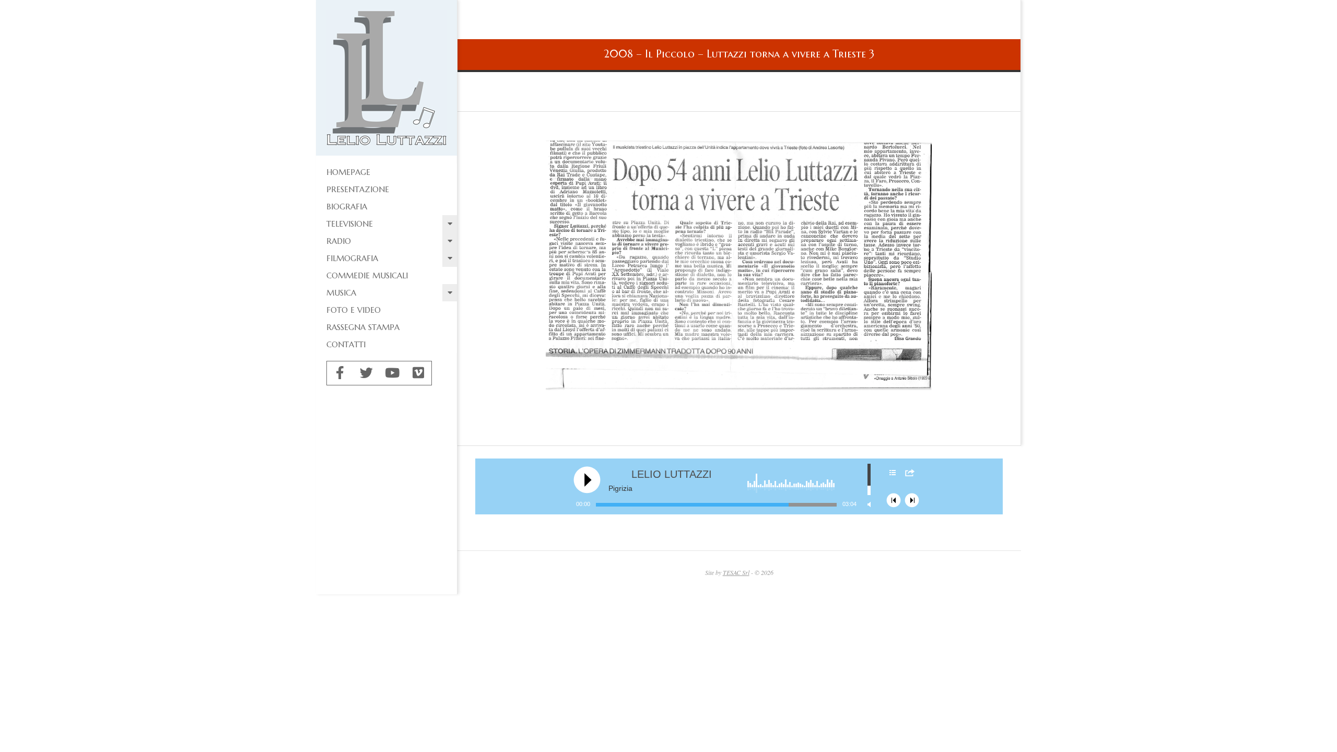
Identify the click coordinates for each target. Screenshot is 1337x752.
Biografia (346, 207)
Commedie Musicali (367, 275)
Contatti (346, 344)
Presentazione (357, 189)
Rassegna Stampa (363, 327)
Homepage (348, 172)
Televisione (349, 224)
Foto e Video (353, 310)
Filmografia (352, 258)
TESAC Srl (736, 572)
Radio (338, 241)
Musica (341, 293)
